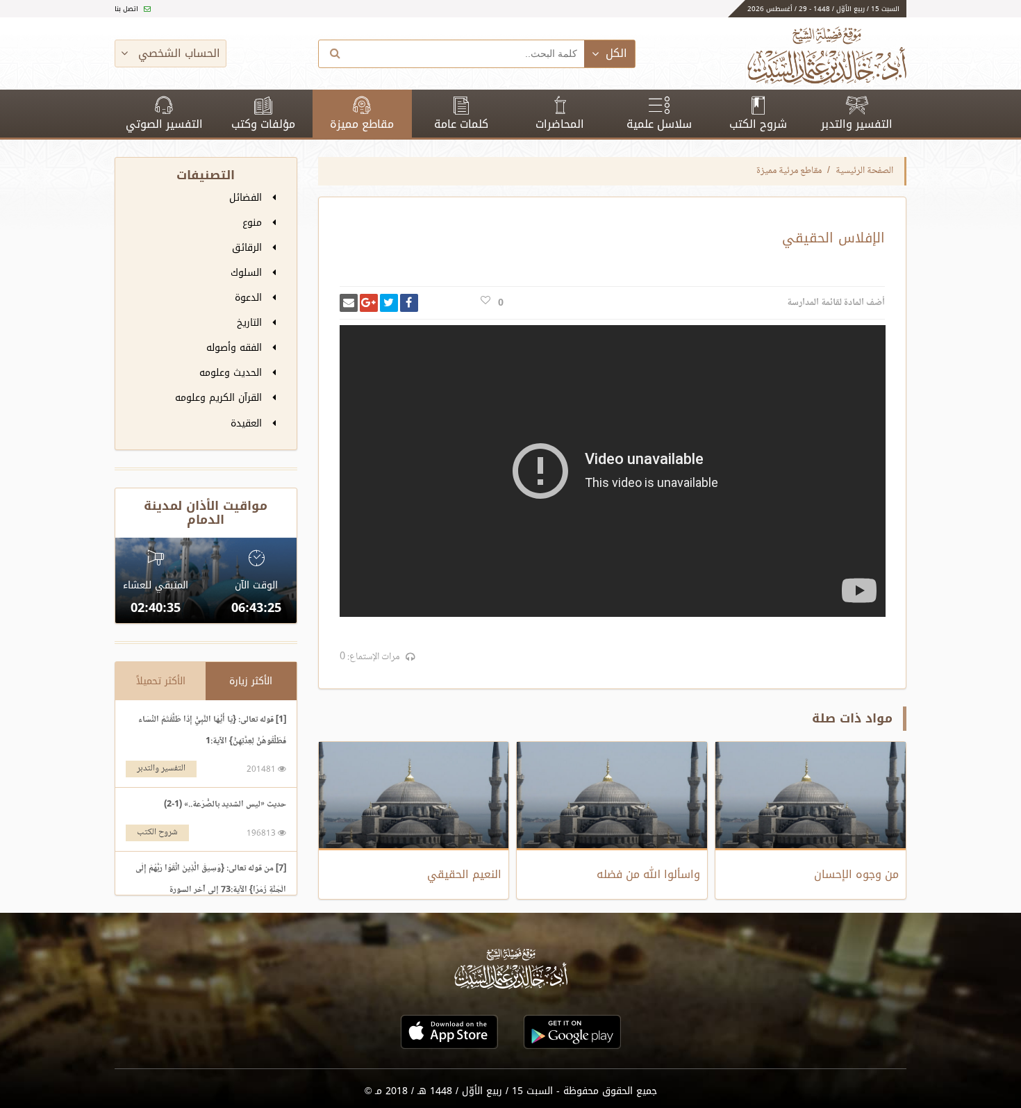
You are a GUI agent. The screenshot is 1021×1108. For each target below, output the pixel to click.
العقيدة (248, 423)
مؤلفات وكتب (263, 124)
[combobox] (468, 53)
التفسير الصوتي (164, 124)
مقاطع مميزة (362, 124)
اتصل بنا (127, 8)
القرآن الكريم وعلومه (220, 397)
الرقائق (248, 247)
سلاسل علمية (659, 124)
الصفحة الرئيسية (864, 171)
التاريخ (251, 322)
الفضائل (247, 197)
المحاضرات (560, 124)
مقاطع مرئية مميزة (789, 171)
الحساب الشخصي (177, 53)
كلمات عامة (461, 124)
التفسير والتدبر (857, 124)
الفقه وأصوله (235, 347)
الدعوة (250, 297)
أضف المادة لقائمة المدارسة (836, 303)
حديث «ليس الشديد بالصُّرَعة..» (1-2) (225, 804)
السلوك (248, 272)
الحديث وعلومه (232, 372)
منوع (253, 222)
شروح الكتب (758, 124)
